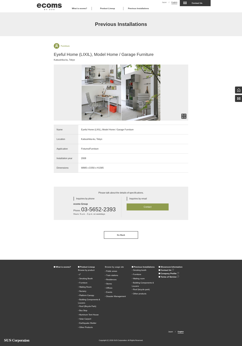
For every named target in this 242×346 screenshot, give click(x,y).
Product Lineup (87, 267)
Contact (147, 207)
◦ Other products (139, 294)
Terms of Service (168, 277)
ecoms (49, 6)
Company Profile (168, 273)
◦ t (79, 274)
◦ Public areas (111, 271)
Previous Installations (138, 8)
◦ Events (108, 292)
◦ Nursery (82, 291)
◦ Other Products (85, 327)
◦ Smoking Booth (85, 278)
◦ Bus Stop (82, 310)
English (174, 2)
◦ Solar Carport (84, 319)
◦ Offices (108, 288)
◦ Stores (108, 284)
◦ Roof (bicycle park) (141, 289)
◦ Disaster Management (115, 296)
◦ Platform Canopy (86, 295)
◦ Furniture (82, 283)
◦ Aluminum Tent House (88, 315)
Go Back (121, 235)
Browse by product (86, 270)
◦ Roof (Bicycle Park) (87, 306)
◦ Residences (111, 279)
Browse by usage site (114, 267)
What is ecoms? (79, 8)
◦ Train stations (111, 275)
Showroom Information (171, 267)
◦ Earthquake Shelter (87, 323)
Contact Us (197, 3)
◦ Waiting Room (85, 287)
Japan (164, 2)
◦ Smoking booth (139, 270)
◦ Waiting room (138, 278)
